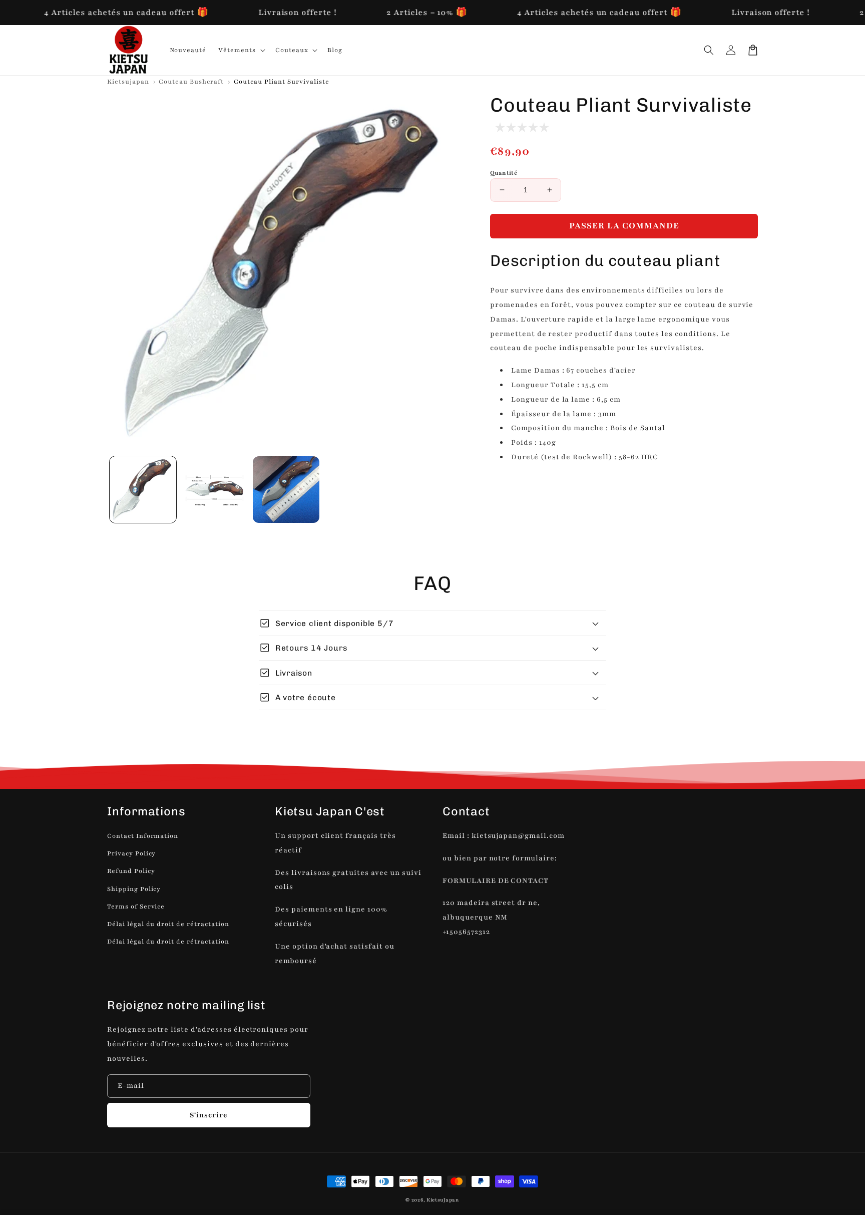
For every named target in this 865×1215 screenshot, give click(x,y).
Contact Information (142, 836)
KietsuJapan (443, 1199)
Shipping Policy (134, 889)
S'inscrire (209, 1115)
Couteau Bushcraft (192, 82)
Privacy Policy (131, 853)
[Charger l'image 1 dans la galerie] (143, 489)
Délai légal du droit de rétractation (168, 924)
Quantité (503, 173)
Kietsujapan (128, 82)
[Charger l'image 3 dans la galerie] (286, 489)
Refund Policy (131, 871)
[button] (709, 50)
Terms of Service (136, 906)
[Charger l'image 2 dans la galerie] (214, 489)
